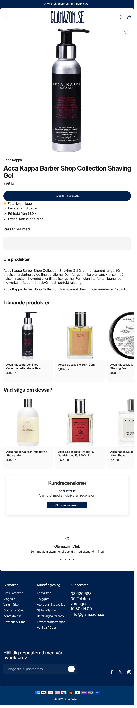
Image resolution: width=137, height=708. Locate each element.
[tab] (16, 260)
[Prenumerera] (71, 669)
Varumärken (11, 604)
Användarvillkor (14, 622)
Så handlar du (46, 610)
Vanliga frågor (46, 627)
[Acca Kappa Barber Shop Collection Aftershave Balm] (28, 335)
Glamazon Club (14, 610)
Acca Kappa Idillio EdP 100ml (76, 364)
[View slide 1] (61, 559)
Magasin (9, 599)
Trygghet (43, 599)
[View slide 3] (69, 559)
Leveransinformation (51, 622)
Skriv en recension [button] (67, 505)
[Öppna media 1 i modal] (125, 32)
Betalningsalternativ (50, 616)
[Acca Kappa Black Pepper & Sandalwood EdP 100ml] (80, 422)
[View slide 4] (73, 559)
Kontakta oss (12, 616)
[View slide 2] (65, 559)
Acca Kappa (12, 160)
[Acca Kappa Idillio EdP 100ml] (80, 335)
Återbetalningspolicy (51, 604)
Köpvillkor (44, 593)
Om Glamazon (13, 593)
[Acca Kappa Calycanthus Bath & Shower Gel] (28, 422)
